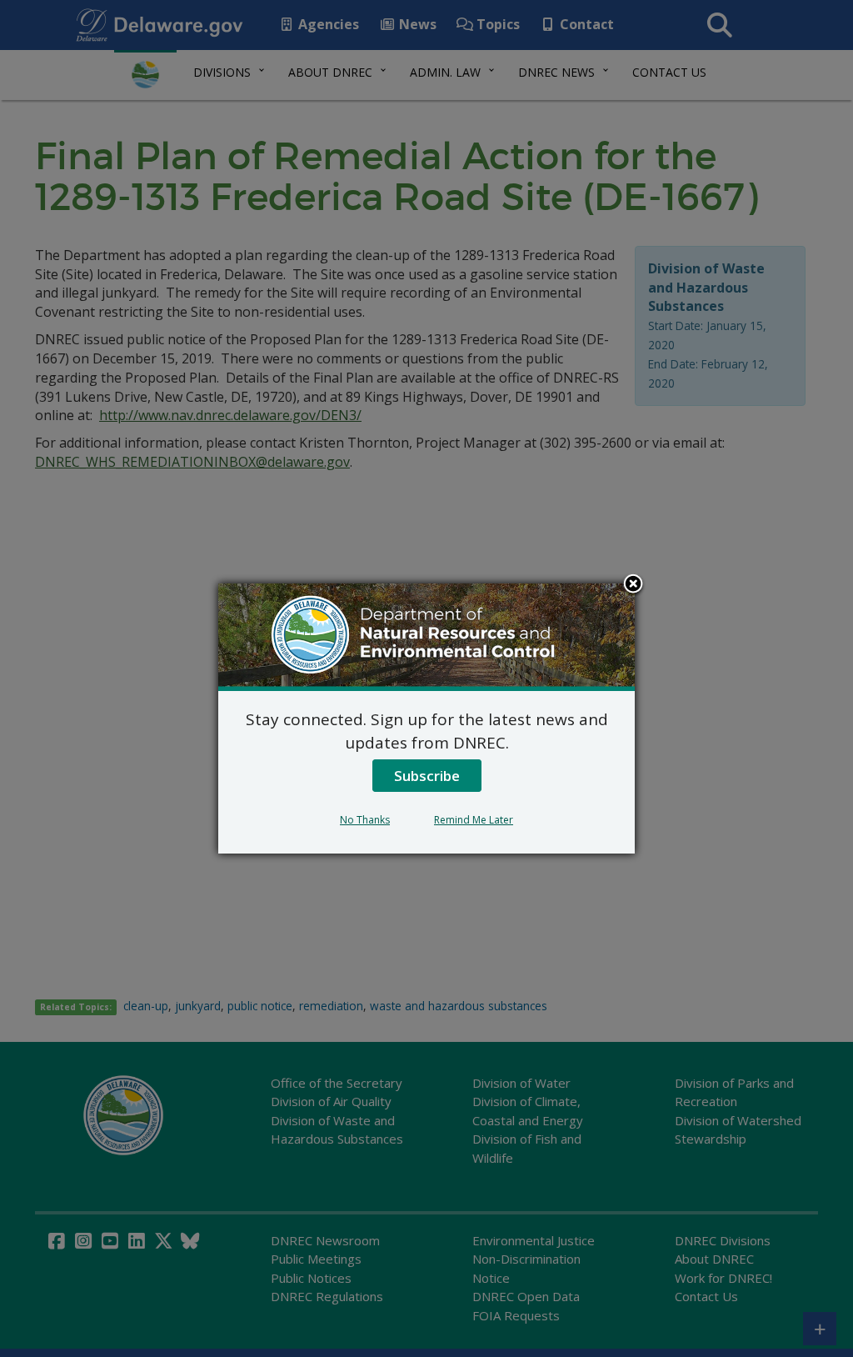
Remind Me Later (473, 820)
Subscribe (427, 775)
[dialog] (426, 718)
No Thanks (365, 820)
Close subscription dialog (633, 585)
